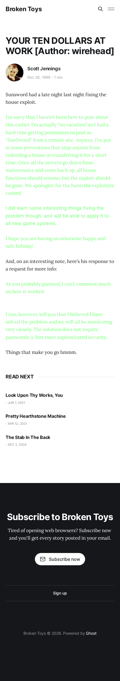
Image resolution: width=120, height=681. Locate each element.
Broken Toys (24, 9)
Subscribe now (64, 559)
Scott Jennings (44, 68)
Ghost (91, 633)
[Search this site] (100, 9)
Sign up (60, 593)
